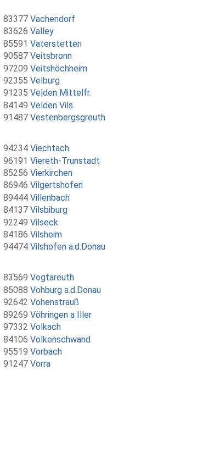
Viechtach (49, 148)
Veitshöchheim (58, 68)
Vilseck (44, 222)
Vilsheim (46, 234)
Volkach (45, 327)
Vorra (40, 363)
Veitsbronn (51, 56)
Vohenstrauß (54, 302)
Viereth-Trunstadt (65, 161)
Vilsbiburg (48, 210)
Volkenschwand (60, 339)
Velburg (45, 80)
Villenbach (50, 197)
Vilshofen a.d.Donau (67, 246)
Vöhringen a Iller (61, 315)
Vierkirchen (51, 173)
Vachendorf (52, 19)
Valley (42, 31)
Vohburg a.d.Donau (65, 290)
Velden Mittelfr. (60, 92)
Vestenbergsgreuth (67, 117)
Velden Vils (51, 105)
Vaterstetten (56, 43)
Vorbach (46, 351)
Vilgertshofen (56, 185)
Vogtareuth (52, 277)
